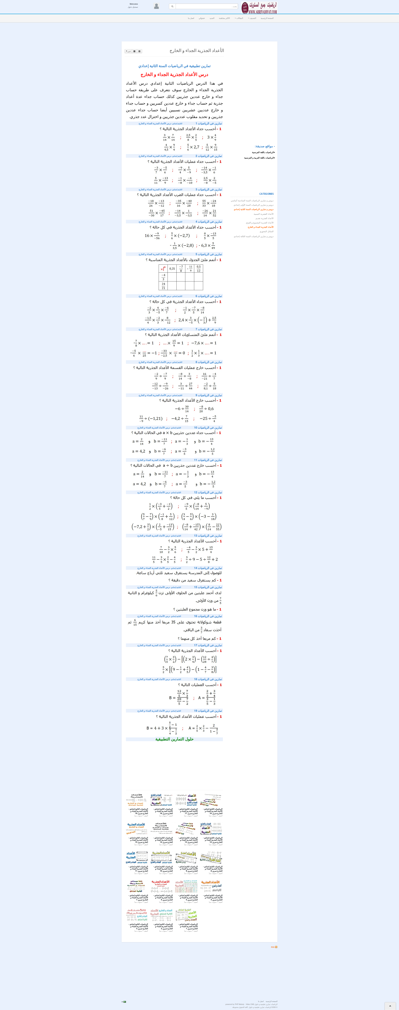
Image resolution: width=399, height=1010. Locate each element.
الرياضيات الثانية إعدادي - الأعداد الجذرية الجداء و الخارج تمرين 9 (188, 868)
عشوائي (202, 18)
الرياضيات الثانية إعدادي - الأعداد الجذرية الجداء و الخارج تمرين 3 (138, 926)
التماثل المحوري (267, 231)
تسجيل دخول (133, 7)
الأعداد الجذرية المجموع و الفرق (260, 223)
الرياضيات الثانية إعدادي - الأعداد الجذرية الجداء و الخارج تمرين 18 (163, 811)
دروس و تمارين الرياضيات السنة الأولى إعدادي (254, 205)
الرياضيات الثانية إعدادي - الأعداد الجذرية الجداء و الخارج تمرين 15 (138, 840)
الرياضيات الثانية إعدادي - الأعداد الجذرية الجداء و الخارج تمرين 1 (188, 926)
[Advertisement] (199, 31)
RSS (273, 947)
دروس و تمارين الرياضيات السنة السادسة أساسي (252, 200)
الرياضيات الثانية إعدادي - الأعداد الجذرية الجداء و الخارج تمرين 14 (163, 840)
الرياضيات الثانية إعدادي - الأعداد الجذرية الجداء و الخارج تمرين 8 (212, 868)
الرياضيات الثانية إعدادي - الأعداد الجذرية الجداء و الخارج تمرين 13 (188, 840)
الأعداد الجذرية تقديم (265, 218)
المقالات (239, 18)
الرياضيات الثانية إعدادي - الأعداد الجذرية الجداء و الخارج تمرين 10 (163, 868)
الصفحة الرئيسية (267, 18)
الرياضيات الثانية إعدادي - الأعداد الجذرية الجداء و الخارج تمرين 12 (212, 840)
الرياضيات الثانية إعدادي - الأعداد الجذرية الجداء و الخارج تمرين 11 (138, 868)
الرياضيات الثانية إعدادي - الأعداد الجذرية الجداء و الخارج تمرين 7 (138, 897)
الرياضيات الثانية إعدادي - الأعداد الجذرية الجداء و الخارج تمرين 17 (188, 811)
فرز (129, 51)
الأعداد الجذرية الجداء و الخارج (261, 227)
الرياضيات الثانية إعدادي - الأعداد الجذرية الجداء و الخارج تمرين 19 (138, 811)
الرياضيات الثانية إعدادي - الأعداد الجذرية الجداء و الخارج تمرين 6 (163, 897)
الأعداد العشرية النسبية (264, 214)
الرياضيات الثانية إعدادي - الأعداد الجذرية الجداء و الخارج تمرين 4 (212, 897)
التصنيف (252, 18)
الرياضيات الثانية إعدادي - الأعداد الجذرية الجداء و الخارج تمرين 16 (212, 811)
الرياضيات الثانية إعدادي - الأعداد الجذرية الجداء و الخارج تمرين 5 (188, 897)
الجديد (212, 18)
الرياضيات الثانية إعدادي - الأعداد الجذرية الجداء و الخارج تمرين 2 (163, 926)
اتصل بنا (191, 18)
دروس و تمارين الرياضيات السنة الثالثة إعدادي (254, 236)
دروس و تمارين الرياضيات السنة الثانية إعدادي (254, 209)
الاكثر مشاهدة (224, 18)
